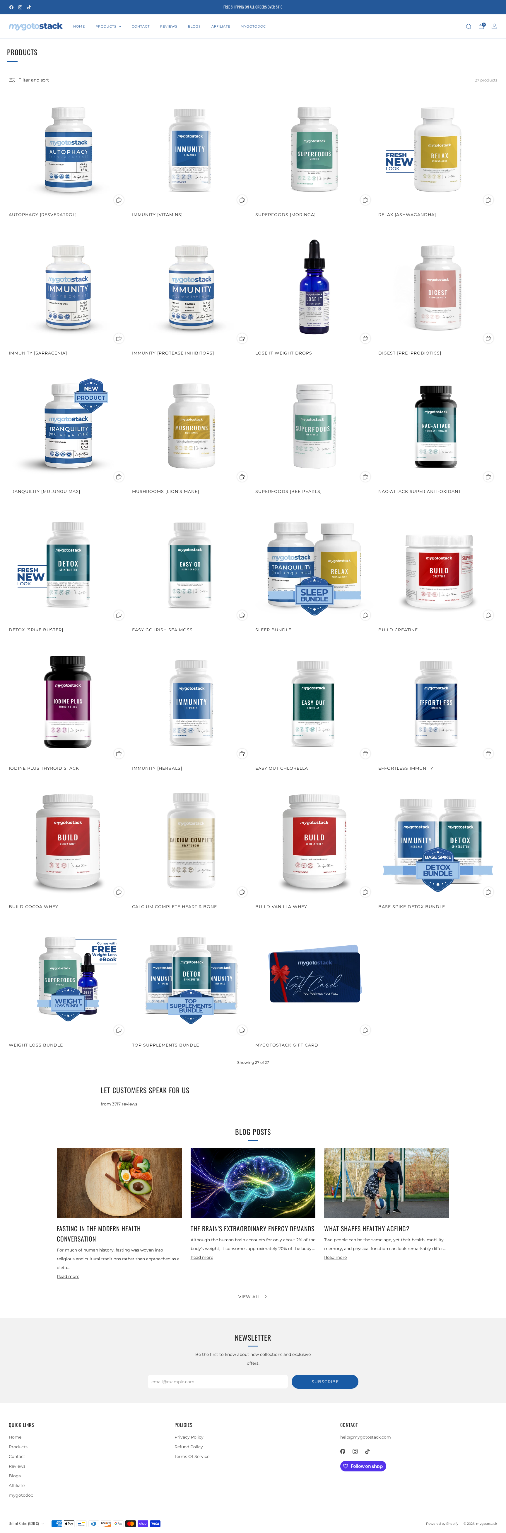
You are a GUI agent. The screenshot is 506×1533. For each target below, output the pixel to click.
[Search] (468, 26)
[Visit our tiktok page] (29, 7)
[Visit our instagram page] (20, 7)
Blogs (194, 26)
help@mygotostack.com (365, 1437)
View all (249, 1296)
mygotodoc (253, 26)
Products (106, 26)
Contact (141, 26)
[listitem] (253, 7)
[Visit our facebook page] (11, 7)
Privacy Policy (189, 1437)
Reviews (168, 26)
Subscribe (325, 1381)
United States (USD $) (24, 1523)
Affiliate (220, 26)
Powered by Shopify (442, 1524)
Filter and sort (33, 80)
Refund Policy (189, 1446)
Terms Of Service (192, 1456)
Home (79, 26)
